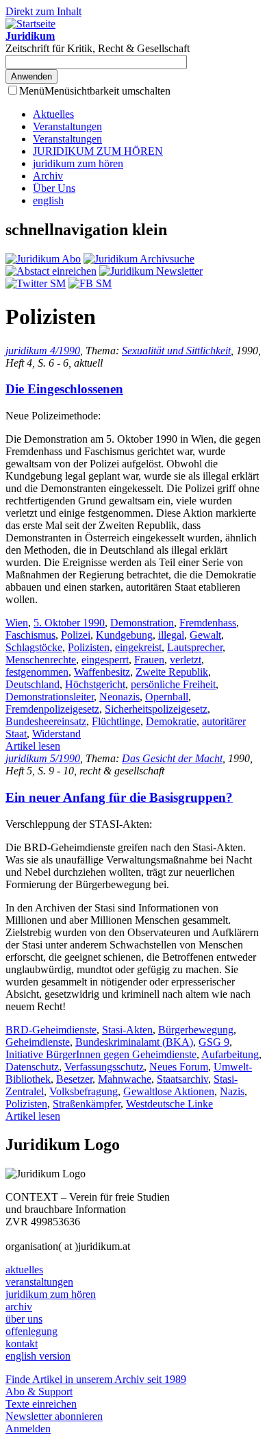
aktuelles (24, 1269)
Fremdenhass (207, 622)
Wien (16, 622)
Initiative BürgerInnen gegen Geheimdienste (100, 1054)
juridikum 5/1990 (42, 758)
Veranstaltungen (67, 126)
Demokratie (171, 721)
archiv (18, 1306)
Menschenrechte (40, 659)
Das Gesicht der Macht (172, 758)
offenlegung (31, 1331)
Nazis (232, 1091)
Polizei (75, 635)
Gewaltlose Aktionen (168, 1091)
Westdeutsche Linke (169, 1104)
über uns (23, 1319)
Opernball (166, 696)
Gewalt (205, 635)
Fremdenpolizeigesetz (52, 709)
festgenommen (36, 672)
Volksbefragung (83, 1091)
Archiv (48, 176)
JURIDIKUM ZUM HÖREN (98, 151)
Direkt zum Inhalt (43, 11)
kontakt (21, 1343)
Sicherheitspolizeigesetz (156, 709)
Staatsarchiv (182, 1079)
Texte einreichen (41, 1404)
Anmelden (28, 1428)
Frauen (149, 659)
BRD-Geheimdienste (51, 1030)
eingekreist (138, 647)
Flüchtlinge (116, 721)
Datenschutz (32, 1067)
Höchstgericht (95, 684)
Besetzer (74, 1079)
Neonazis (119, 696)
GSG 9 (214, 1042)
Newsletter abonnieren (54, 1416)
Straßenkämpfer (86, 1104)
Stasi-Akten (127, 1030)
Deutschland (32, 684)
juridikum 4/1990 (42, 350)
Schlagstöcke (33, 647)
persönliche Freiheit (173, 684)
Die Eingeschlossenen (64, 389)
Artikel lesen (32, 746)
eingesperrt (105, 659)
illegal (171, 635)
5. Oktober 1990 (69, 622)
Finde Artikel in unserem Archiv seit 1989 (95, 1379)
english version (38, 1356)
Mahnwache (124, 1079)
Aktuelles (53, 114)
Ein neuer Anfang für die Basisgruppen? (119, 797)
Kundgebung (124, 635)
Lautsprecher (194, 647)
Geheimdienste (37, 1042)
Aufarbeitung (230, 1054)
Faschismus (30, 635)
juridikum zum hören (78, 163)
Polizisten (89, 647)
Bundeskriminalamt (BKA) (134, 1042)
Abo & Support (39, 1391)
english (48, 200)
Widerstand (56, 733)
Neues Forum (178, 1067)
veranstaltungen (39, 1282)
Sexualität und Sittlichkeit (176, 350)
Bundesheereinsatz (45, 721)
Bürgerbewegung (195, 1030)
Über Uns (54, 188)
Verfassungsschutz (104, 1067)
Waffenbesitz (102, 672)
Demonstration (142, 622)
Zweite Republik (172, 672)
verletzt (185, 659)
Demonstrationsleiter (49, 696)
